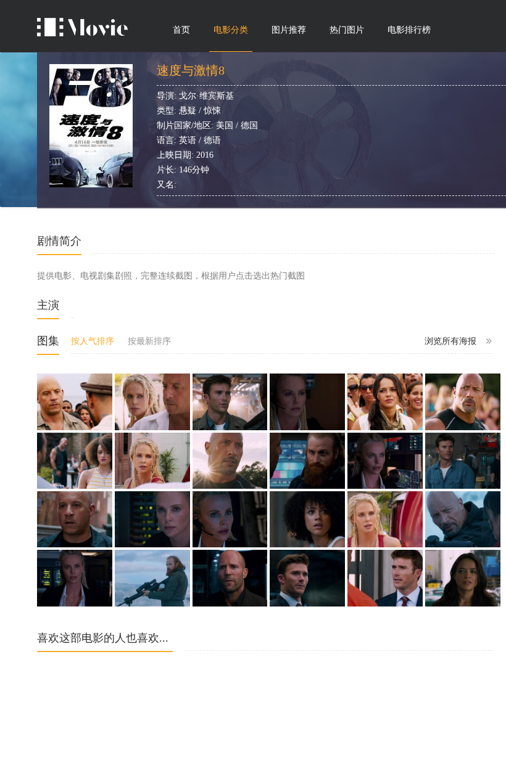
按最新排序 (149, 341)
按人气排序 (92, 341)
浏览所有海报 (450, 341)
